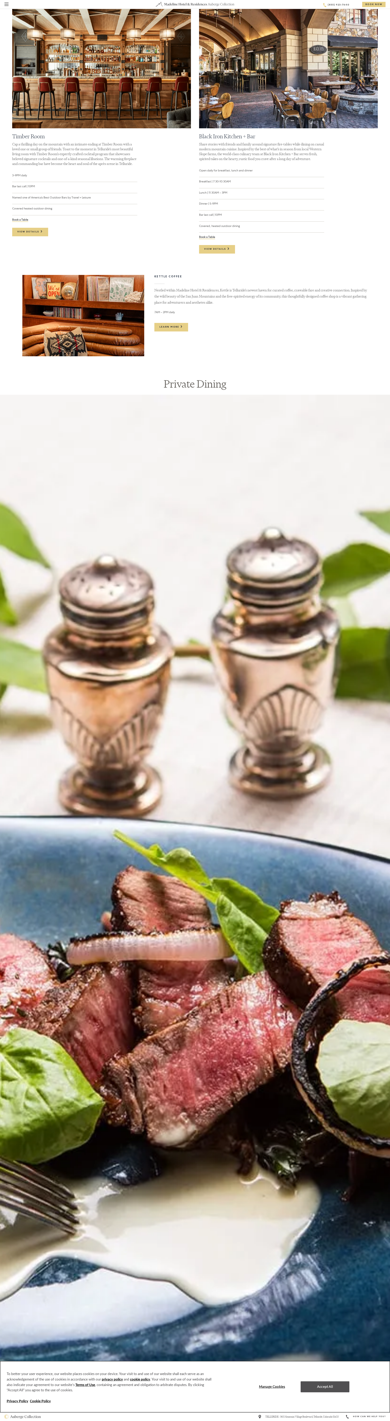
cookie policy (140, 1379)
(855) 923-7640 (338, 5)
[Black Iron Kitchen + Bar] (288, 68)
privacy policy (112, 1379)
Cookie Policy (40, 1401)
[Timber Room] (101, 68)
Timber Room (28, 136)
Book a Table (20, 219)
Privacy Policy (17, 1401)
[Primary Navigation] (6, 5)
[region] (195, 1386)
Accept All (325, 1386)
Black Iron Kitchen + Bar (227, 136)
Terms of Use (85, 1385)
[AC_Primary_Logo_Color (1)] (22, 1416)
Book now (373, 4)
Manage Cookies (272, 1386)
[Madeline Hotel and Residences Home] (195, 4)
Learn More (169, 327)
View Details (28, 232)
